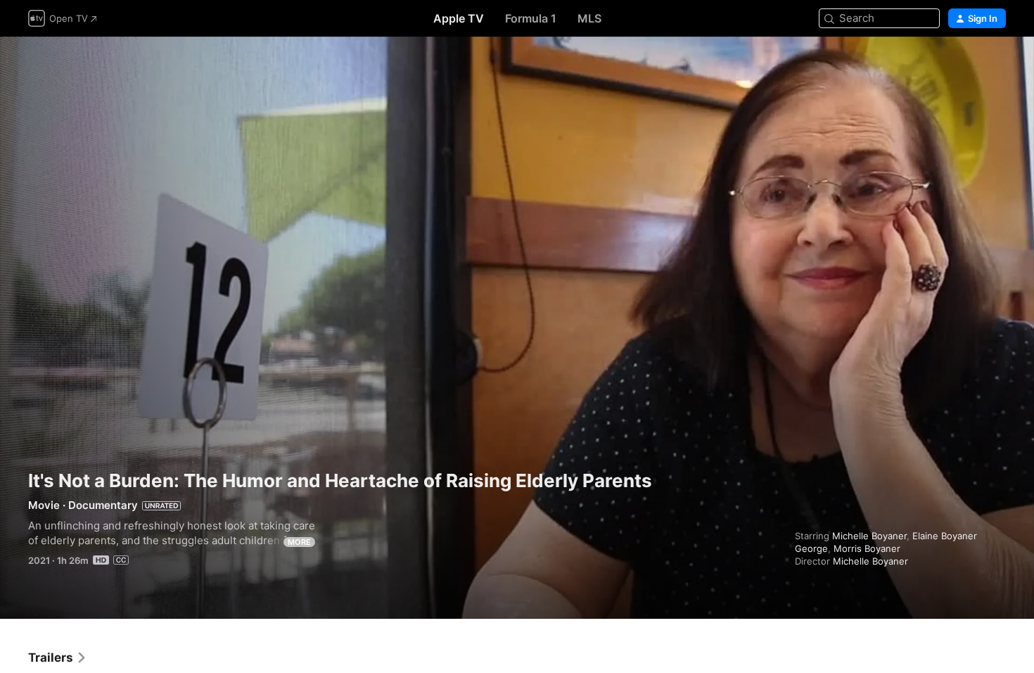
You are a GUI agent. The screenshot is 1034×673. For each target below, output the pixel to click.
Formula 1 (530, 18)
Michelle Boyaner (869, 535)
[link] (57, 657)
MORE (299, 542)
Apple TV (458, 18)
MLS (589, 18)
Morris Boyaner (867, 548)
